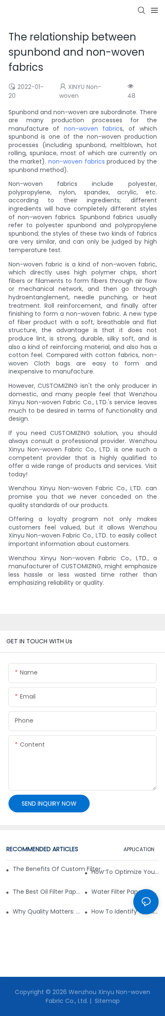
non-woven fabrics (76, 161)
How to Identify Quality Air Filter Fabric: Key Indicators (125, 911)
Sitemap (106, 1001)
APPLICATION (139, 849)
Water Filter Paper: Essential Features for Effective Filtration (125, 891)
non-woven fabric (92, 128)
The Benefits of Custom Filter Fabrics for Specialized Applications (59, 869)
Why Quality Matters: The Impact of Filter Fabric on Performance (46, 911)
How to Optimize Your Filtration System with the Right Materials (125, 872)
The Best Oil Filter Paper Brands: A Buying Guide (46, 891)
